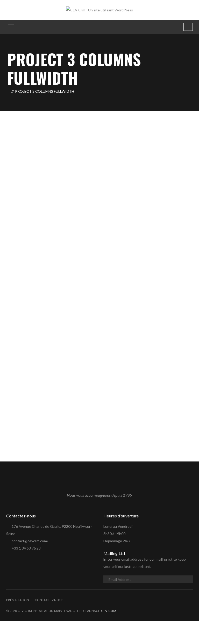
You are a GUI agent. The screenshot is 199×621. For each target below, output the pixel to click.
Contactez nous (49, 600)
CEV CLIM (108, 611)
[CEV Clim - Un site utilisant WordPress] (99, 10)
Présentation (17, 600)
